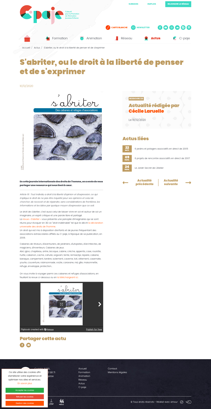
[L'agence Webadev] (188, 402)
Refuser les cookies (24, 397)
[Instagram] (171, 27)
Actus (37, 48)
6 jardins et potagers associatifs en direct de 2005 (161, 149)
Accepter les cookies (24, 390)
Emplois (152, 4)
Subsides (133, 4)
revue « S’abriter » (32, 219)
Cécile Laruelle (146, 111)
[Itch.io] (189, 27)
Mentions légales (117, 372)
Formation (84, 372)
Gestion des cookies (25, 403)
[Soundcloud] (177, 27)
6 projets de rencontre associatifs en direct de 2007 (162, 158)
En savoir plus (25, 383)
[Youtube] (165, 27)
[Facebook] (160, 27)
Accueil (26, 48)
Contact (112, 369)
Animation (84, 376)
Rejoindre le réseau (178, 4)
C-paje (82, 387)
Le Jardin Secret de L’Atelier (149, 168)
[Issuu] (183, 27)
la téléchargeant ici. (67, 277)
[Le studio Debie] (181, 402)
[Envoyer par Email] (28, 345)
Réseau (82, 380)
